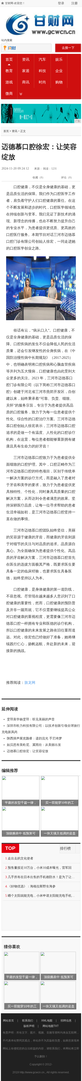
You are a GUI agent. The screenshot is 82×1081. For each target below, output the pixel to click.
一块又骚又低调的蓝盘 (60, 833)
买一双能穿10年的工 (59, 802)
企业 (59, 71)
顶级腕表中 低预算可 (21, 833)
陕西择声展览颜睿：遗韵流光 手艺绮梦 (34, 738)
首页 (9, 59)
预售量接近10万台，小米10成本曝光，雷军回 (40, 867)
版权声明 (28, 1026)
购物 (59, 82)
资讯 (25, 59)
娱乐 (59, 59)
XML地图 (46, 1020)
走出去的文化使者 (20, 858)
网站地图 (48, 1026)
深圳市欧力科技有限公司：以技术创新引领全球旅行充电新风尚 (41, 729)
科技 (42, 71)
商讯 (25, 82)
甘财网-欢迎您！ (15, 3)
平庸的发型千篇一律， (21, 802)
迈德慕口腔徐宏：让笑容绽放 (27, 751)
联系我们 (27, 1020)
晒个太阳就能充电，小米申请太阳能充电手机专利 (42, 895)
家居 (25, 71)
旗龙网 (29, 682)
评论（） (67, 177)
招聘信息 (66, 1020)
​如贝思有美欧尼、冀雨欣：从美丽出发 (34, 744)
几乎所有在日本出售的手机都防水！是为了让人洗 (42, 877)
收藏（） (39, 177)
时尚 (42, 82)
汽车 (42, 59)
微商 (9, 93)
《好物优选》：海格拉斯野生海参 (32, 886)
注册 (74, 3)
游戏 (9, 82)
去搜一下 (68, 48)
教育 (9, 71)
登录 (61, 3)
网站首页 (8, 1020)
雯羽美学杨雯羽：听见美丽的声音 (31, 719)
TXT (56, 1026)
